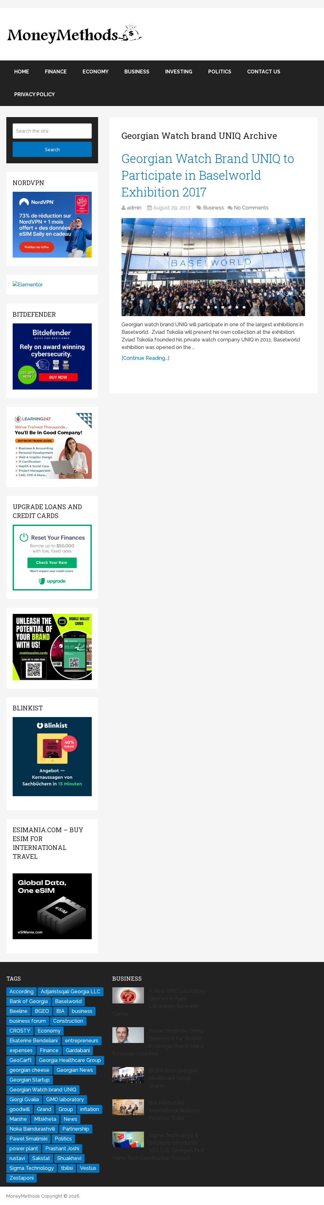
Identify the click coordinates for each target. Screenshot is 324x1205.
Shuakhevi (69, 1158)
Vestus (88, 1168)
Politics (219, 72)
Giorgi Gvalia (24, 1099)
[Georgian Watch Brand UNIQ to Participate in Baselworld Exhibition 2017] (213, 267)
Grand (44, 1109)
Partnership (75, 1129)
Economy (96, 72)
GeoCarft (20, 1060)
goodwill (19, 1109)
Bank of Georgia (28, 1001)
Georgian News (75, 1070)
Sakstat (41, 1158)
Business (136, 72)
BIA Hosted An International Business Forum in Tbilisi (175, 1110)
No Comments (251, 208)
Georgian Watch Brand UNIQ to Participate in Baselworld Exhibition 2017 (208, 175)
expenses (21, 1050)
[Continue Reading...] (145, 358)
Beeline (18, 1011)
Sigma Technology (31, 1168)
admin (134, 208)
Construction (68, 1021)
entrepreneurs (81, 1041)
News (70, 1119)
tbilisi (67, 1168)
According (21, 992)
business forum (27, 1021)
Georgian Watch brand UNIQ (42, 1090)
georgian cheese (29, 1070)
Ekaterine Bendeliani (33, 1041)
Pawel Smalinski (28, 1139)
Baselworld (68, 1001)
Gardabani (78, 1050)
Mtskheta (45, 1119)
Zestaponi (21, 1178)
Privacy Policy (34, 94)
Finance (56, 72)
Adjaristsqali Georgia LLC (70, 992)
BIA (60, 1011)
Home (21, 72)
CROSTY (19, 1031)
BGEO (42, 1011)
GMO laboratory (65, 1099)
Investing (178, 72)
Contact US (263, 72)
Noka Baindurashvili (32, 1129)
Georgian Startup (29, 1080)
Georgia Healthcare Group (70, 1060)
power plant (23, 1149)
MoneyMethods (23, 1196)
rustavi (17, 1158)
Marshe (18, 1119)
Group (66, 1109)
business (82, 1011)
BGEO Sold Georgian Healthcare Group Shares (173, 1078)
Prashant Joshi (62, 1149)
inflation (89, 1109)
